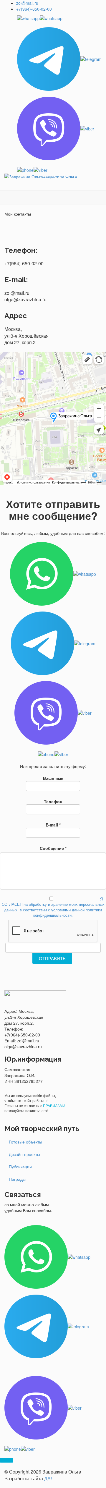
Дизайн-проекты (24, 1154)
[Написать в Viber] (59, 128)
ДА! (48, 1478)
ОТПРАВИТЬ (52, 958)
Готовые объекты (25, 1142)
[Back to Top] (6, 1460)
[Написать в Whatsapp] (59, 18)
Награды (17, 1179)
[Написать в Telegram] (59, 59)
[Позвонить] (59, 169)
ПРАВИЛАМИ (54, 1105)
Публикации (20, 1167)
